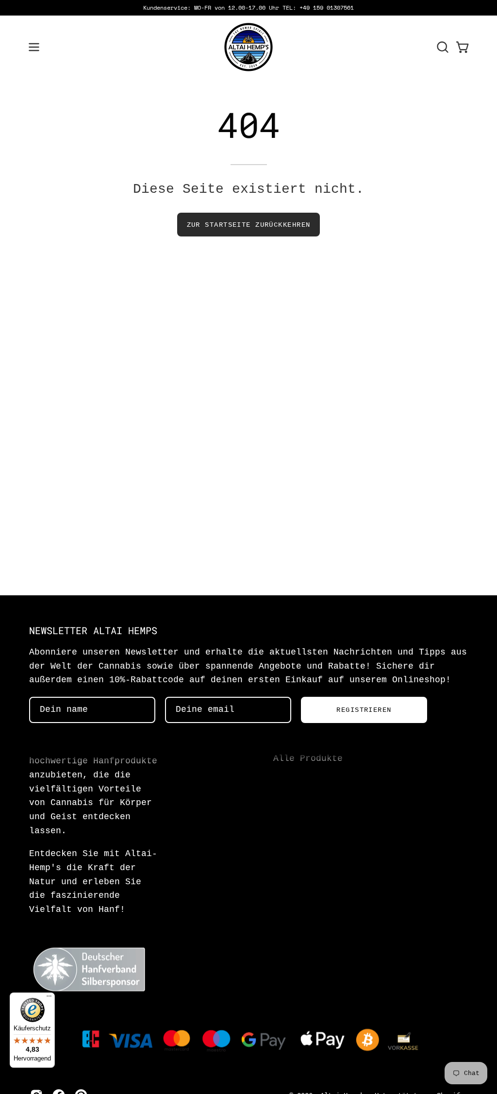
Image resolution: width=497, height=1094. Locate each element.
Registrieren (363, 710)
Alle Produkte (308, 759)
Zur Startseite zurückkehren (249, 225)
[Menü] (49, 998)
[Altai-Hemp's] (248, 47)
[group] (248, 8)
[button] (441, 47)
